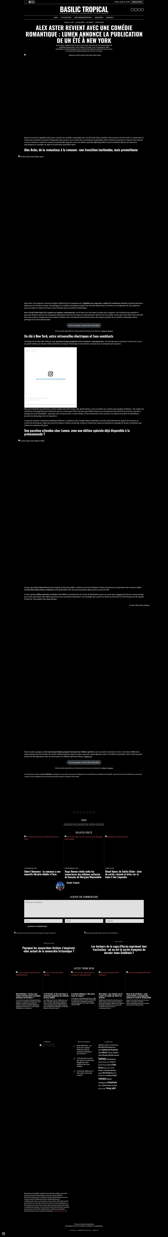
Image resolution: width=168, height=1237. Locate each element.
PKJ (115, 1073)
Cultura (103, 331)
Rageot (114, 1075)
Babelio (114, 1047)
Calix (99, 1053)
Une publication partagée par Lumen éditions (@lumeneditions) (50, 404)
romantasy (112, 1082)
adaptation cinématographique (111, 1045)
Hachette (113, 1062)
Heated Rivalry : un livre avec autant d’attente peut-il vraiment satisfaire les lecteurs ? (28, 996)
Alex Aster (68, 824)
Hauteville (109, 1065)
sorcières (114, 1085)
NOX (113, 1073)
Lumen (92, 824)
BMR (109, 1050)
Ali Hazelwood (109, 1047)
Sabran (104, 1085)
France (108, 1062)
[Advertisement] (82, 794)
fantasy (102, 1058)
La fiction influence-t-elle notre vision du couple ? (83, 995)
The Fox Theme (79, 1226)
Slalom (109, 1085)
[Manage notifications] (3, 1233)
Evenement (116, 1055)
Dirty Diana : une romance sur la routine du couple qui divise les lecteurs (110, 996)
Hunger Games (107, 1068)
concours (110, 1053)
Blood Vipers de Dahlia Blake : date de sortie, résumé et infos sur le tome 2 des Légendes (123, 874)
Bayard (100, 1050)
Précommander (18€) (84, 325)
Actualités (79, 22)
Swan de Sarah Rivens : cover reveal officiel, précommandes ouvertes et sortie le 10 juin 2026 (138, 996)
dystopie (111, 1055)
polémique (109, 1075)
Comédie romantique (81, 824)
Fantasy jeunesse (111, 1059)
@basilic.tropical (60, 1211)
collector (104, 1052)
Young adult (111, 1088)
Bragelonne (114, 1049)
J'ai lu (112, 1068)
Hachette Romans (102, 1065)
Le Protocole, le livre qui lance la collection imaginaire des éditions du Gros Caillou (56, 996)
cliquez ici (120, 594)
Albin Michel (101, 1047)
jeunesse (100, 1070)
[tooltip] (132, 9)
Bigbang (104, 1049)
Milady (108, 1070)
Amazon (110, 331)
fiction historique (102, 1062)
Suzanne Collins (102, 1088)
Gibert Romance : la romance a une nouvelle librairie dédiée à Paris (42, 873)
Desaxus (105, 1055)
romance (100, 824)
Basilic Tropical (73, 882)
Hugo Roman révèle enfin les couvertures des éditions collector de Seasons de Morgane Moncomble (83, 874)
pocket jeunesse (102, 1075)
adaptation (101, 1045)
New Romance (107, 1072)
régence (100, 1085)
